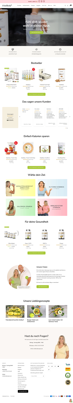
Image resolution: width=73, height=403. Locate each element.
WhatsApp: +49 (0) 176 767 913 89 (36, 345)
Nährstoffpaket (11, 243)
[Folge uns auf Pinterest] (55, 366)
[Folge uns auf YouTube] (58, 366)
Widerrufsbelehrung (22, 377)
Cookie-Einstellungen (22, 385)
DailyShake (61, 84)
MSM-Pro (45, 243)
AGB (19, 371)
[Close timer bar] (71, 1)
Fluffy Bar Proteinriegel (45, 84)
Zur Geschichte (42, 286)
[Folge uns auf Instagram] (52, 366)
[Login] (67, 5)
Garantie (19, 383)
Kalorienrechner (21, 365)
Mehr (55, 5)
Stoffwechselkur (26, 5)
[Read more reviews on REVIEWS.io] (10, 120)
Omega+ (61, 243)
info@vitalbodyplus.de (7, 376)
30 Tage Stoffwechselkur (12, 84)
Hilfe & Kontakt (21, 388)
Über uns (50, 5)
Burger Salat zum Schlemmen (32, 321)
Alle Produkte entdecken (36, 94)
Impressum (20, 373)
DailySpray (28, 84)
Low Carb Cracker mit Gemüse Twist (56, 321)
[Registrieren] (43, 376)
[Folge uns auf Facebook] (48, 366)
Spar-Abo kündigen (22, 387)
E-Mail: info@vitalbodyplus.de (36, 348)
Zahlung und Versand (22, 379)
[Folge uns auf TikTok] (48, 369)
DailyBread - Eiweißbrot (45, 158)
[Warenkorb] (70, 5)
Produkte (19, 5)
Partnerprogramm (21, 381)
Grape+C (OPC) (28, 243)
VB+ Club (44, 5)
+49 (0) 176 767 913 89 (7, 371)
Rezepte (33, 5)
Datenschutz (20, 375)
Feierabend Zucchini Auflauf (15, 320)
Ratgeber (38, 5)
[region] (44, 116)
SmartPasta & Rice (61, 158)
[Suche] (65, 5)
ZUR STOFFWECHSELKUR (36, 32)
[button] (19, 116)
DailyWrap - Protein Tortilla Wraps (28, 158)
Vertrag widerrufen (23, 391)
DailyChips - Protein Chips (11, 158)
